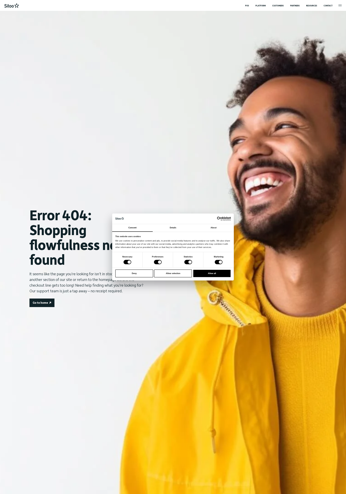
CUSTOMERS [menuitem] (278, 6)
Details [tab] (173, 227)
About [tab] (214, 227)
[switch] (158, 262)
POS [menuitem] (247, 6)
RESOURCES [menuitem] (311, 6)
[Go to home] (11, 5)
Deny (134, 273)
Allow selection (173, 273)
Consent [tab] (132, 227)
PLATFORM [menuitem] (260, 6)
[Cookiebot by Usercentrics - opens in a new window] (219, 219)
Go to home (40, 302)
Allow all (212, 273)
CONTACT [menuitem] (328, 6)
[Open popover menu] (340, 5)
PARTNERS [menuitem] (295, 6)
